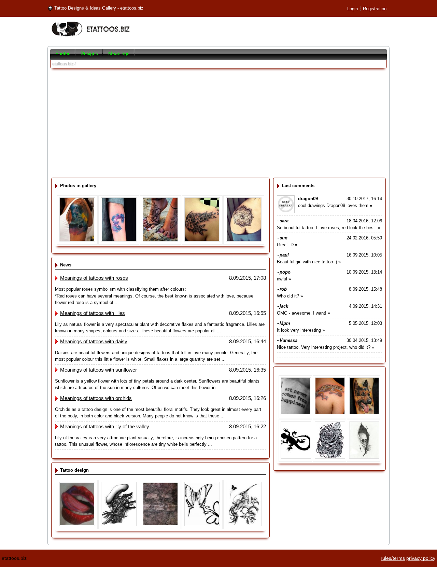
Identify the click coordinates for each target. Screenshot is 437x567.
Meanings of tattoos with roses (94, 278)
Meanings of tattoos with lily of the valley (104, 426)
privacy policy (420, 558)
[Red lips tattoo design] (77, 524)
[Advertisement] (218, 123)
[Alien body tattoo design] (119, 524)
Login (352, 8)
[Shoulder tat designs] (244, 240)
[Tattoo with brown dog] (364, 413)
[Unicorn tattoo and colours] (119, 240)
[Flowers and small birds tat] (202, 240)
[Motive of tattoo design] (160, 524)
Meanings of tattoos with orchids (96, 398)
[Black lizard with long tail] (296, 457)
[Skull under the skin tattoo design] (364, 457)
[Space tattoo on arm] (77, 240)
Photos (62, 53)
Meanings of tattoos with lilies (92, 313)
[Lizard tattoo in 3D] (330, 413)
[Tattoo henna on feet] (160, 240)
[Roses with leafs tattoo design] (330, 457)
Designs (89, 53)
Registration (374, 8)
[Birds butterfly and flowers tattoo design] (244, 524)
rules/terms (393, 558)
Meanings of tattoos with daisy (93, 341)
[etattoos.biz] (90, 36)
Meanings (118, 53)
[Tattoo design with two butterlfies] (202, 524)
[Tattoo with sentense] (296, 413)
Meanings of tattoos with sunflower (98, 370)
